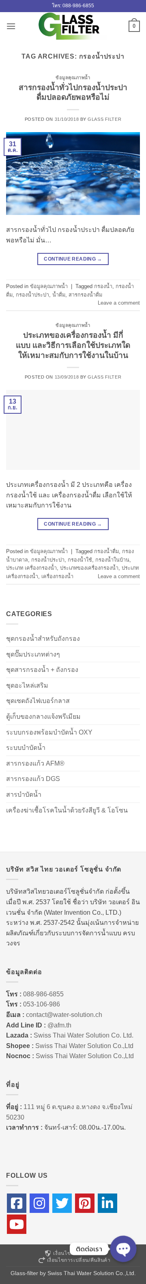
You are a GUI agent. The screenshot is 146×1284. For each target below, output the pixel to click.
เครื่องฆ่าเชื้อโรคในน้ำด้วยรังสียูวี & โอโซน (67, 810)
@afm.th (59, 1025)
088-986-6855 (43, 994)
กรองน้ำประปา (32, 295)
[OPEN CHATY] (123, 1249)
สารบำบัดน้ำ (23, 794)
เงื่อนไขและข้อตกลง (76, 1253)
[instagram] (39, 1203)
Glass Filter (104, 119)
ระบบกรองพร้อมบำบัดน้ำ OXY (49, 732)
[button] (11, 26)
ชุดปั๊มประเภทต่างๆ (33, 654)
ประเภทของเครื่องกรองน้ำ (89, 568)
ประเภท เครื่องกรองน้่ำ (31, 568)
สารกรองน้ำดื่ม (85, 295)
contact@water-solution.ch (64, 1014)
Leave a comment (119, 303)
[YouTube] (16, 1224)
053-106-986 (41, 1004)
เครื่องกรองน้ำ (57, 576)
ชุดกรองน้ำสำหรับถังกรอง (43, 638)
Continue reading (73, 259)
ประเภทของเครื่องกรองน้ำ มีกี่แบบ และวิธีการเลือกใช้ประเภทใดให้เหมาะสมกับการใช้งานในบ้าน (73, 345)
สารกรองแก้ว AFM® (35, 763)
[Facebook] (16, 1203)
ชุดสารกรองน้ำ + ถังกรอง (42, 669)
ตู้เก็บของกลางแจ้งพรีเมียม (43, 716)
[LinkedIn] (107, 1203)
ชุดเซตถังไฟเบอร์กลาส (38, 700)
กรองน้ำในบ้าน (112, 560)
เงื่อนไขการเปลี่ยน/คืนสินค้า (79, 1260)
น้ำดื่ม (58, 295)
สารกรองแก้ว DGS (33, 778)
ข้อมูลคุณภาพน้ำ (73, 77)
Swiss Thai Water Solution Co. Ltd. (83, 1035)
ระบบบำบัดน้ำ (25, 747)
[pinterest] (84, 1203)
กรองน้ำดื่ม (106, 551)
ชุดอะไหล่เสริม (27, 685)
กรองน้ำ (103, 286)
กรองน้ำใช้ (80, 560)
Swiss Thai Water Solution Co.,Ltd (84, 1045)
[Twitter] (62, 1203)
